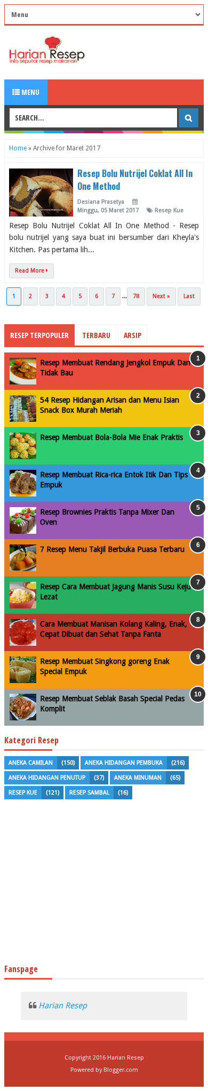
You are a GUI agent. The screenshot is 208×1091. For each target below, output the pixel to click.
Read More (30, 270)
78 (136, 296)
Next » (161, 296)
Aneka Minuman (138, 777)
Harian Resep (62, 1005)
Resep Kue (169, 210)
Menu (29, 92)
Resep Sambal (89, 792)
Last (189, 296)
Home (18, 148)
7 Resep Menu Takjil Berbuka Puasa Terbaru (112, 549)
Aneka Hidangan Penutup (47, 777)
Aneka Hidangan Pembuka (124, 762)
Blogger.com (120, 1069)
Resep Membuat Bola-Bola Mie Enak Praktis (111, 437)
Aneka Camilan (31, 762)
